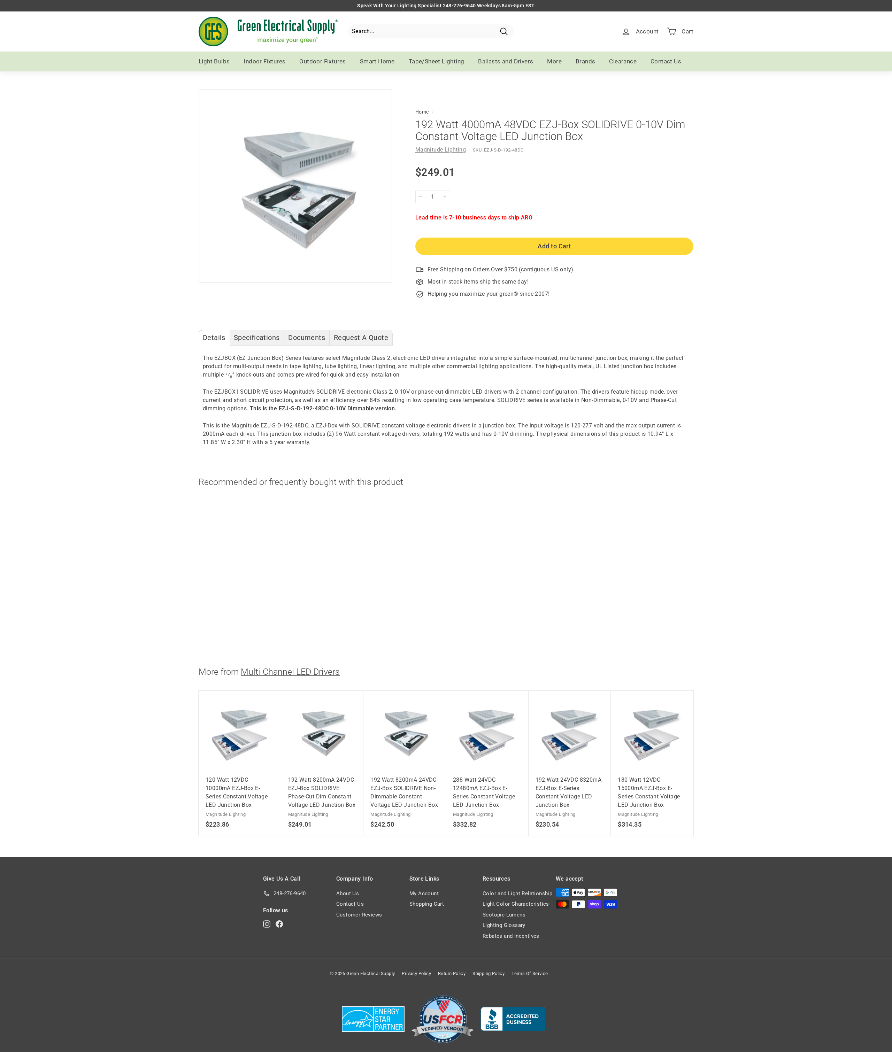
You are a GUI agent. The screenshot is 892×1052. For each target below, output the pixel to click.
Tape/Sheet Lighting (436, 61)
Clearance (623, 61)
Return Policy (452, 973)
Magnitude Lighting (440, 149)
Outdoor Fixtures (322, 61)
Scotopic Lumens (504, 915)
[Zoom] (295, 186)
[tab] (214, 338)
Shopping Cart (426, 904)
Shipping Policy (488, 973)
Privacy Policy (416, 973)
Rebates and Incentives (511, 936)
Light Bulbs (214, 61)
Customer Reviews (359, 915)
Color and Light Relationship (517, 893)
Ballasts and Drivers (505, 61)
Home (422, 112)
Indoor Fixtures (264, 61)
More (554, 61)
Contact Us (666, 61)
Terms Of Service (530, 973)
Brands (585, 61)
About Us (347, 893)
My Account (424, 893)
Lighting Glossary (504, 925)
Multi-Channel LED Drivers (290, 672)
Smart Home (377, 61)
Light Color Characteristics (516, 904)
